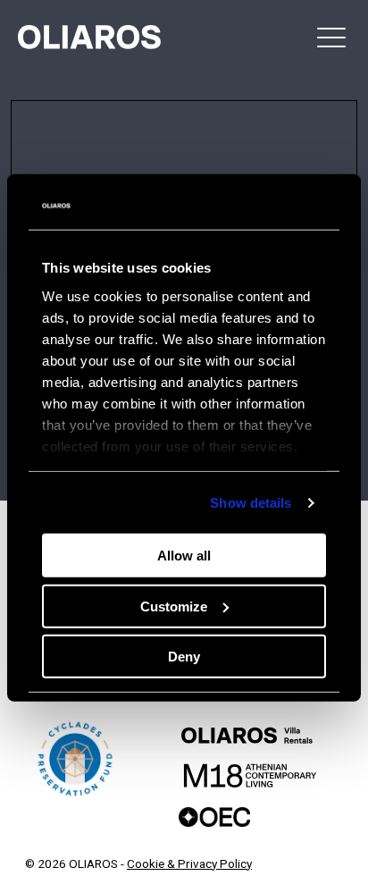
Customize (173, 606)
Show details (250, 502)
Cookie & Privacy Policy (189, 863)
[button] (331, 37)
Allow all (184, 555)
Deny (184, 656)
